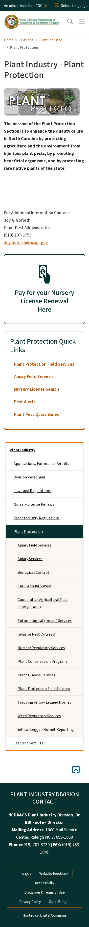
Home (8, 40)
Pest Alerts (25, 402)
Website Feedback (53, 873)
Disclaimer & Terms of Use (44, 892)
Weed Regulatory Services (39, 716)
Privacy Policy (30, 901)
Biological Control (33, 572)
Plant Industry (50, 40)
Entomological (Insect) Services (45, 620)
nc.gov (26, 873)
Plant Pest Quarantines (36, 414)
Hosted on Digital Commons (44, 915)
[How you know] (45, 5)
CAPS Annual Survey (34, 586)
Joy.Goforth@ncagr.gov (26, 242)
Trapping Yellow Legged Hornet (44, 702)
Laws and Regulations (32, 491)
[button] (67, 22)
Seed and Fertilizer (29, 743)
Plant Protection (28, 531)
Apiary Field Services (34, 377)
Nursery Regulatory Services (41, 648)
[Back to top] (76, 770)
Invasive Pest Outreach (37, 634)
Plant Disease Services (36, 675)
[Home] (32, 17)
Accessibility (44, 883)
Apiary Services (30, 559)
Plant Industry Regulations (37, 518)
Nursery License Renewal (35, 504)
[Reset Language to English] (57, 5)
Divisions (26, 40)
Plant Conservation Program (42, 661)
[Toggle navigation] (82, 22)
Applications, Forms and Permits (41, 463)
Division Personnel (29, 477)
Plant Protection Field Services (44, 364)
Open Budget (59, 901)
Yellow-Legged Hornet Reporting (46, 729)
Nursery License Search (36, 389)
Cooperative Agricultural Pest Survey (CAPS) (43, 603)
